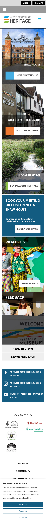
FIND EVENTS (30, 283)
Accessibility (23, 471)
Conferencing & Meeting (19, 218)
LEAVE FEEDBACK (23, 356)
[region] (23, 501)
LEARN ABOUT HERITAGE (24, 185)
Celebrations (13, 221)
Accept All (23, 504)
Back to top (20, 415)
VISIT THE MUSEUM (27, 130)
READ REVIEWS (23, 348)
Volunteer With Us (23, 478)
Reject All (23, 517)
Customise (23, 511)
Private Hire (28, 221)
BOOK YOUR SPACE (27, 228)
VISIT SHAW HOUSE (27, 75)
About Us (23, 463)
